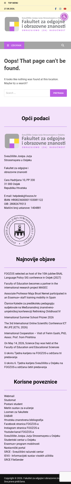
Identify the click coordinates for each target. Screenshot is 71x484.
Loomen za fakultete (16, 412)
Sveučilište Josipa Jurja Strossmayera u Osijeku (32, 435)
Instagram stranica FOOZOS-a (21, 427)
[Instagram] (60, 9)
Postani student (13, 404)
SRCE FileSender (13, 459)
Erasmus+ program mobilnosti (21, 443)
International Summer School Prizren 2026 (29, 317)
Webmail (9, 396)
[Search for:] (35, 93)
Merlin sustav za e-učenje (19, 408)
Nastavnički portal (14, 447)
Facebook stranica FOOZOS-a (21, 424)
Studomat (10, 400)
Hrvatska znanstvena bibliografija (23, 420)
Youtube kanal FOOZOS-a (19, 431)
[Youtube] (65, 9)
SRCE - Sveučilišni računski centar (24, 451)
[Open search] (62, 45)
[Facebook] (56, 9)
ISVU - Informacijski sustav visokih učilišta (28, 455)
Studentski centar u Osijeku (20, 439)
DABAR (8, 416)
